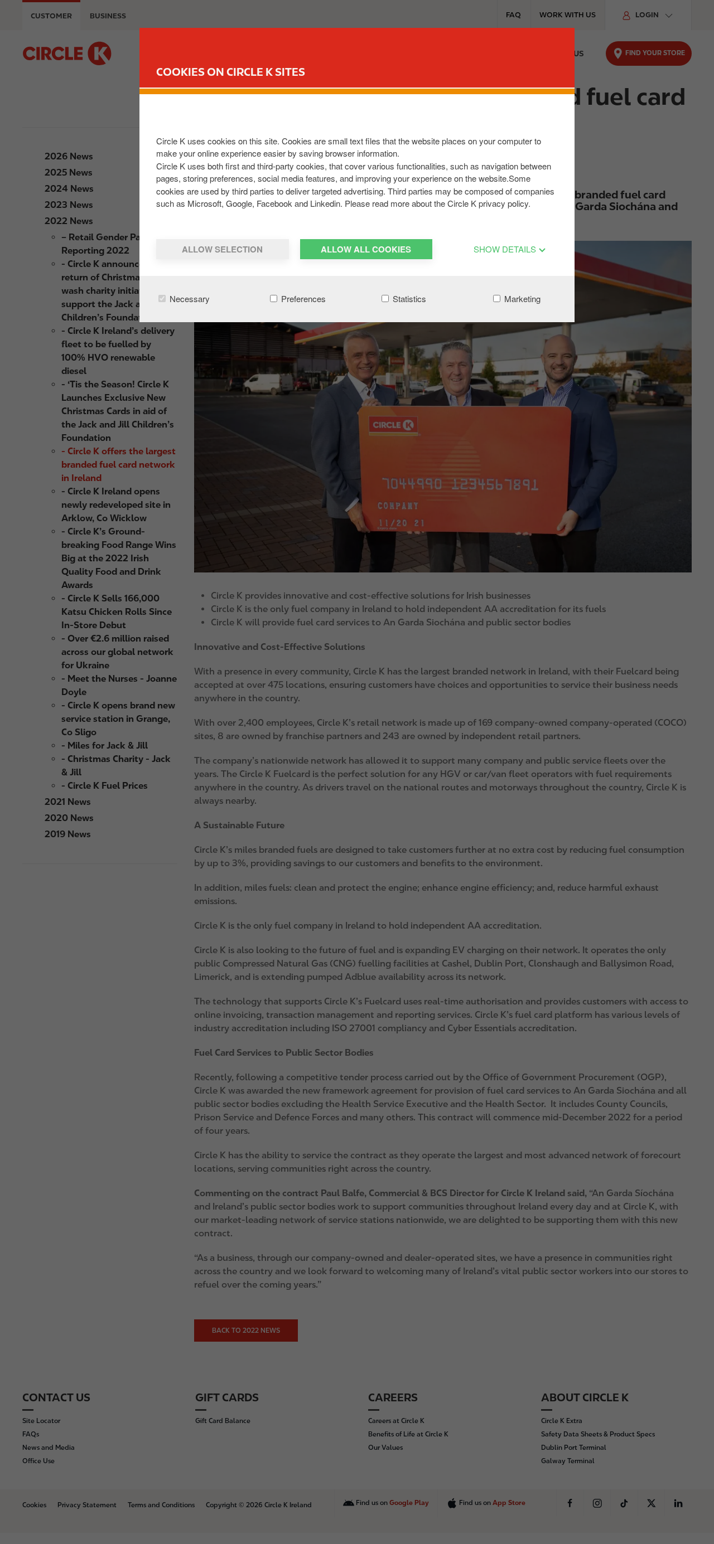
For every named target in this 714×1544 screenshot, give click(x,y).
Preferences (302, 298)
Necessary (188, 298)
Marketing (521, 298)
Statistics (408, 298)
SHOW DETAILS (506, 249)
